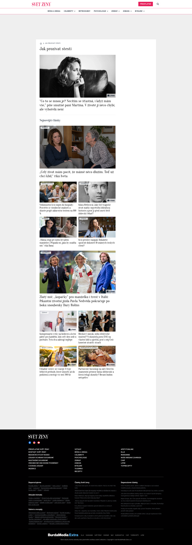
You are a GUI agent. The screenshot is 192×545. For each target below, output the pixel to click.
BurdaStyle (119, 535)
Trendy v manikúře (34, 498)
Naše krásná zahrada (131, 458)
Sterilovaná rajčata (52, 512)
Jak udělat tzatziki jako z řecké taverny (55, 519)
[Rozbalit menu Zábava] (130, 11)
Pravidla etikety (33, 486)
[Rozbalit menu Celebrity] (74, 11)
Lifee (123, 463)
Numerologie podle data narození (51, 488)
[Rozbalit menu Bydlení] (143, 11)
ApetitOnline (127, 449)
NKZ (112, 535)
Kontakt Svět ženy (37, 452)
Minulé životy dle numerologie (51, 498)
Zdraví (114, 11)
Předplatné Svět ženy (38, 449)
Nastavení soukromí (38, 460)
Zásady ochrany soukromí (41, 458)
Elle (123, 452)
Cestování (36, 488)
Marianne (125, 455)
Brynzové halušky (60, 517)
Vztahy (78, 449)
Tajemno (79, 469)
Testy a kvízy (56, 486)
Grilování (46, 490)
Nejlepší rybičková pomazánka (44, 517)
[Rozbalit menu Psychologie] (107, 11)
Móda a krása (54, 11)
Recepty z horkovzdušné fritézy (59, 523)
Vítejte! (39, 490)
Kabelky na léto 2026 (46, 502)
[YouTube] (38, 442)
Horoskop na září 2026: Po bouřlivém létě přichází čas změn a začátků (142, 491)
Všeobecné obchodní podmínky (43, 463)
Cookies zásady (35, 466)
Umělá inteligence (58, 500)
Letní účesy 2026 (59, 502)
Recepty (78, 471)
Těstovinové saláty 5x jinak (36, 512)
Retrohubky (84, 11)
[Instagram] (34, 442)
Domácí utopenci (42, 523)
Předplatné (145, 4)
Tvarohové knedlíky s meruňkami (44, 515)
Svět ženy (98, 535)
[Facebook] (29, 442)
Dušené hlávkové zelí (35, 521)
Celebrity (68, 11)
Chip (123, 460)
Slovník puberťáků (45, 486)
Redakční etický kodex (39, 455)
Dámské (106, 535)
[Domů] (41, 4)
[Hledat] (158, 4)
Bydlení (138, 11)
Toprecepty (126, 466)
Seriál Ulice (47, 500)
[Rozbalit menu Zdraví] (118, 11)
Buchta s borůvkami (35, 519)
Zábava (126, 11)
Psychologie (100, 11)
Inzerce (32, 469)
